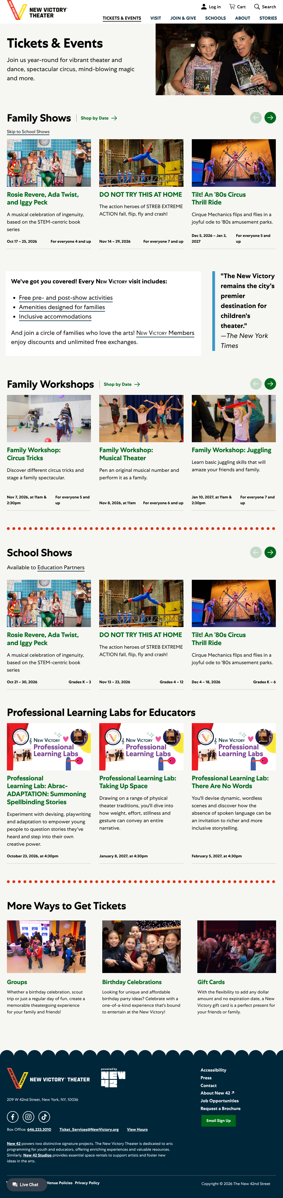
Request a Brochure (221, 1108)
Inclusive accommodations (55, 316)
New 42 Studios (37, 1155)
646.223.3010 (39, 1129)
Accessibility (213, 1070)
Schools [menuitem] (215, 18)
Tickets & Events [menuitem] (122, 18)
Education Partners (60, 567)
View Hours (137, 1129)
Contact (209, 1085)
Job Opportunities (220, 1101)
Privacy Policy (87, 1183)
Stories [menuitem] (268, 18)
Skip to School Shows (28, 131)
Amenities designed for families (62, 307)
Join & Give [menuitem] (183, 18)
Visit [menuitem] (155, 18)
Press (206, 1078)
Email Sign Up (218, 1120)
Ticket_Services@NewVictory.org (89, 1129)
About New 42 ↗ (218, 1093)
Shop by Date (94, 118)
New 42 (13, 1143)
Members (165, 333)
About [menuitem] (242, 18)
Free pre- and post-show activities (66, 298)
